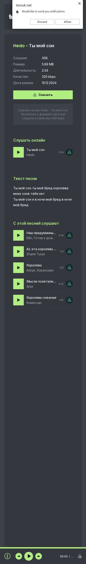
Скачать (46, 95)
